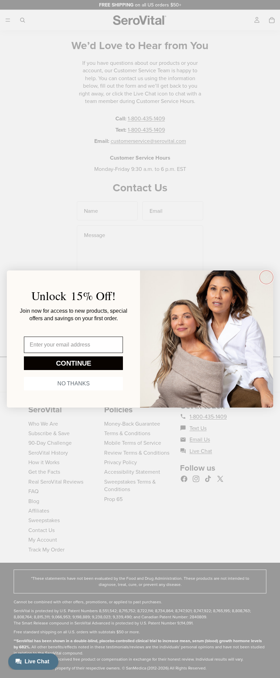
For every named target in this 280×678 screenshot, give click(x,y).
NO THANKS (73, 383)
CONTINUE (73, 363)
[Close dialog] (266, 277)
